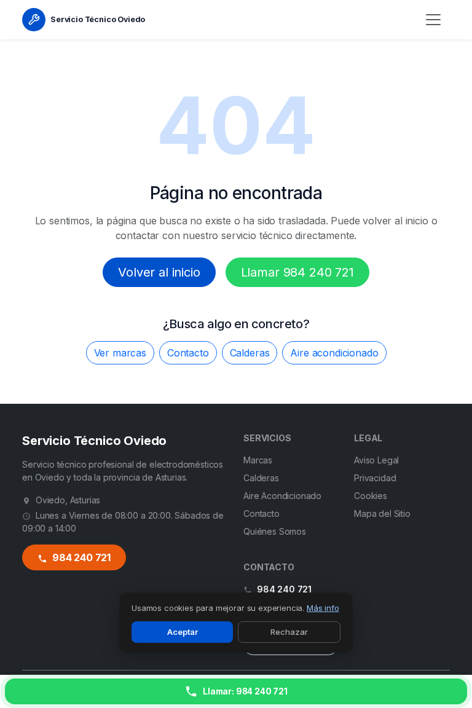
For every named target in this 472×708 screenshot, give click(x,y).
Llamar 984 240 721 (297, 272)
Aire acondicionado (334, 353)
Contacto (188, 353)
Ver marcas (120, 353)
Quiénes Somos (274, 531)
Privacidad (375, 478)
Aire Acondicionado (282, 495)
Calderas (250, 353)
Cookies (370, 495)
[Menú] (433, 19)
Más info (323, 608)
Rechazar (289, 632)
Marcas (257, 460)
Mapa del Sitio (382, 513)
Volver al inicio (159, 272)
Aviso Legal (376, 460)
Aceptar (182, 632)
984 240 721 (80, 557)
